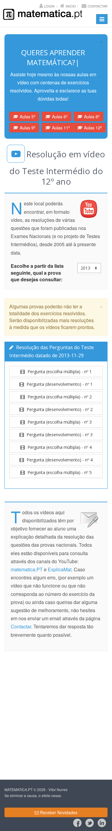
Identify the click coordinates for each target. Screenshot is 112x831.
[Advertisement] (56, 716)
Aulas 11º (60, 128)
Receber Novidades (58, 812)
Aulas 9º (27, 128)
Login (49, 6)
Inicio (71, 6)
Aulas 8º (91, 116)
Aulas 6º (59, 116)
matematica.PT (27, 569)
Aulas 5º (27, 116)
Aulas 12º (92, 128)
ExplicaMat (59, 569)
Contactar (98, 6)
